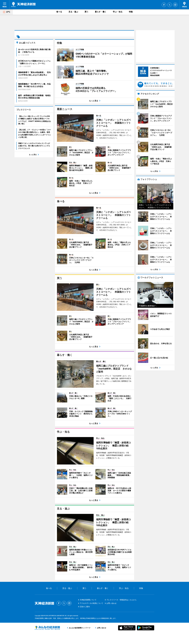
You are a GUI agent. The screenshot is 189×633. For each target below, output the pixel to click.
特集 (131, 11)
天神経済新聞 (23, 4)
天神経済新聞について (88, 600)
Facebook (164, 5)
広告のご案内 (85, 607)
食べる (59, 11)
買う (86, 11)
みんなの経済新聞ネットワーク (47, 628)
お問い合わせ (111, 603)
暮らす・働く (100, 11)
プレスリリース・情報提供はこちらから (121, 600)
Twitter (169, 5)
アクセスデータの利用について (91, 603)
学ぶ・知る (118, 11)
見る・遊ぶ (73, 11)
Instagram (175, 5)
